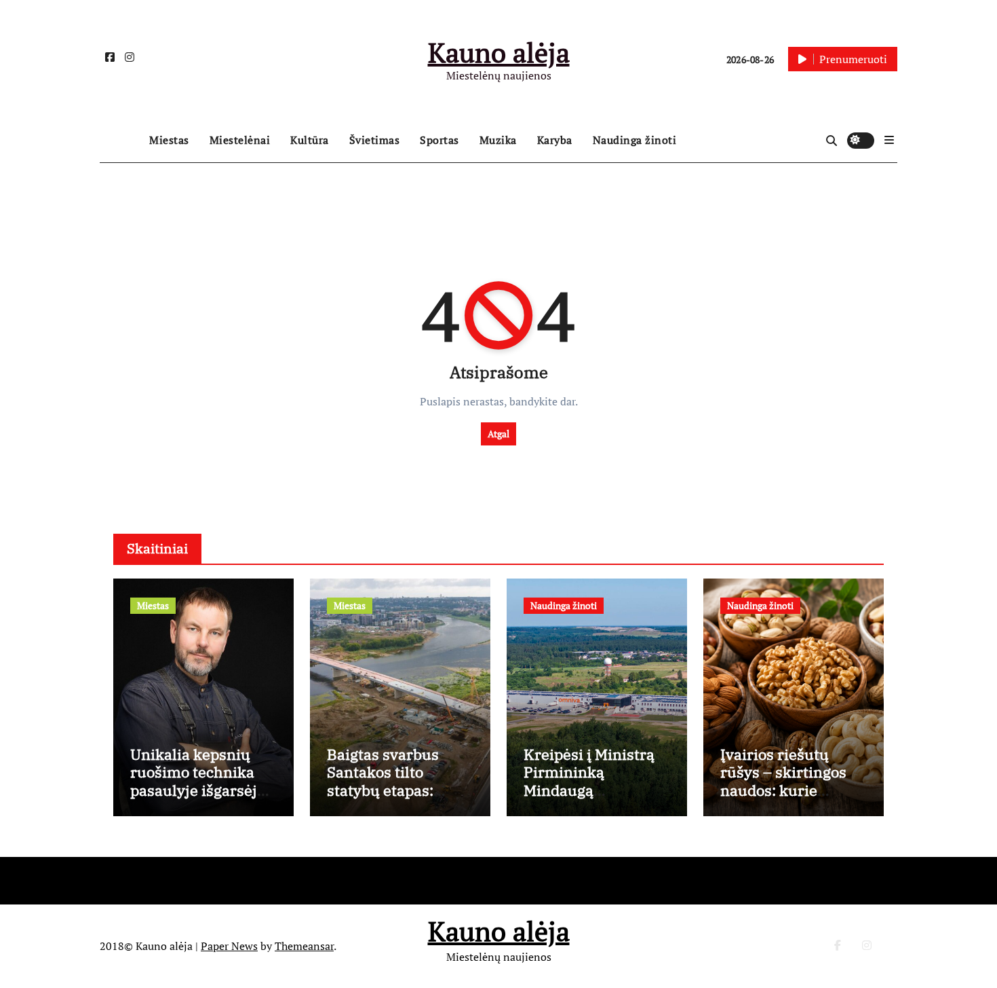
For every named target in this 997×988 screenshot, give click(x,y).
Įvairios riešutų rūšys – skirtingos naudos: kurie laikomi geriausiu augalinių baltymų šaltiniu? (785, 799)
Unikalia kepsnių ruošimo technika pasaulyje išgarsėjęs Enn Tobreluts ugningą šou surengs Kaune (203, 799)
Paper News (229, 945)
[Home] (121, 140)
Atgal (498, 433)
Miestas (169, 139)
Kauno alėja (499, 52)
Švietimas (374, 139)
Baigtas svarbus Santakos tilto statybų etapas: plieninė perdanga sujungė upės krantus (391, 799)
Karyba (554, 139)
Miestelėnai (240, 139)
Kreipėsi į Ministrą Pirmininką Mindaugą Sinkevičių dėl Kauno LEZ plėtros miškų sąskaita (589, 799)
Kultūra (309, 139)
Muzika (498, 139)
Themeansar (304, 945)
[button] (889, 139)
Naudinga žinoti (635, 139)
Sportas (439, 139)
